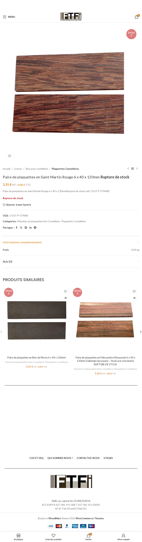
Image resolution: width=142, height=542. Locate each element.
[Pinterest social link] (25, 227)
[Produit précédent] (128, 169)
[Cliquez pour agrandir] (10, 156)
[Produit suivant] (137, 169)
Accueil (6, 168)
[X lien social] (21, 227)
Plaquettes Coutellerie (65, 168)
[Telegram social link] (35, 227)
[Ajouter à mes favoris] (65, 291)
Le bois (18, 168)
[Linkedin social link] (30, 227)
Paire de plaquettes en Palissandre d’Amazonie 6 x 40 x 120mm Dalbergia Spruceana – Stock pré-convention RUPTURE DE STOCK (105, 361)
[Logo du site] (71, 16)
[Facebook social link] (16, 227)
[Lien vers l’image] (71, 481)
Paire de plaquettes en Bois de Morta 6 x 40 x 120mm (36, 357)
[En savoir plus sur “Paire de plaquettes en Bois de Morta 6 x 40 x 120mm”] (65, 298)
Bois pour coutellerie (37, 168)
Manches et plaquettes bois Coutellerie (39, 221)
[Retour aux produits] (132, 169)
